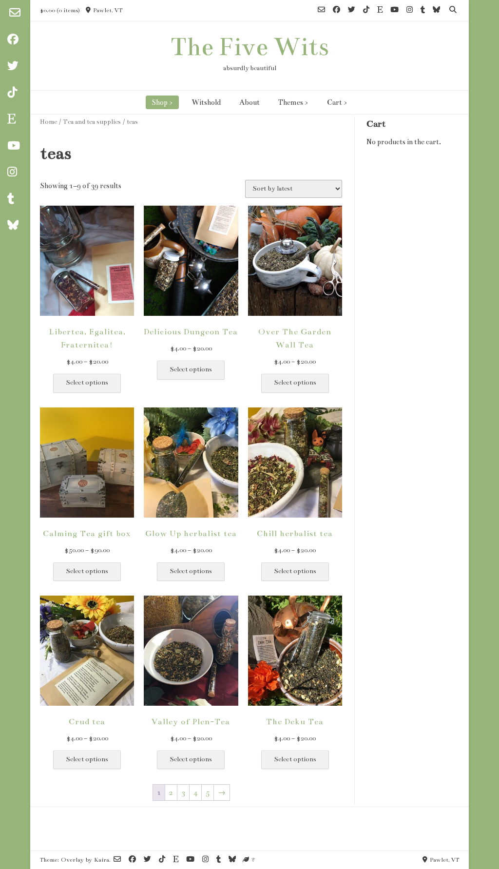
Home (48, 121)
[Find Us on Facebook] (336, 10)
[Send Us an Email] (14, 13)
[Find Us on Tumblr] (423, 10)
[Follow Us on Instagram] (409, 10)
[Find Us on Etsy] (380, 10)
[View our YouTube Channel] (394, 10)
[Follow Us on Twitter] (351, 10)
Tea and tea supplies (92, 121)
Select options (87, 382)
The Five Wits (250, 47)
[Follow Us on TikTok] (366, 10)
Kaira (101, 859)
